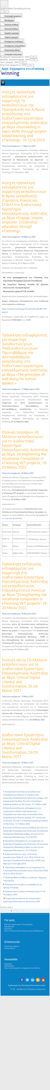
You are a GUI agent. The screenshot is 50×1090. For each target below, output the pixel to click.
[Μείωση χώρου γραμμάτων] (28, 65)
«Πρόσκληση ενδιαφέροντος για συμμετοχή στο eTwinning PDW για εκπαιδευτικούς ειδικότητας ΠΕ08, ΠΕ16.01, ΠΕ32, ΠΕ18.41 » (25, 870)
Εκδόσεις (8, 929)
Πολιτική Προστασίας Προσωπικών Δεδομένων (24, 931)
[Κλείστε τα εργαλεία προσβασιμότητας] (7, 11)
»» (23, 911)
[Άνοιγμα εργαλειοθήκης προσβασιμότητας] (4, 3)
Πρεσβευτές (9, 927)
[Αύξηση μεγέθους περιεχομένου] (35, 57)
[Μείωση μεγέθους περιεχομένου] (31, 57)
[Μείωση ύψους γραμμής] (21, 62)
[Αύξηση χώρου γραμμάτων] (32, 65)
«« (3, 911)
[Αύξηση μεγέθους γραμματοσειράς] (36, 59)
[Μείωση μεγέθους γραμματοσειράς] (32, 59)
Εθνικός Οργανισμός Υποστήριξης (18, 924)
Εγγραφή (8, 964)
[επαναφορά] (2, 11)
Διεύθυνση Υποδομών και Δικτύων (31, 989)
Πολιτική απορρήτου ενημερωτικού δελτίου (22, 968)
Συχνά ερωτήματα (11, 946)
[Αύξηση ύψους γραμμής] (25, 62)
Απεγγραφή (9, 966)
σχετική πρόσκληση (13, 518)
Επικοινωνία (9, 948)
